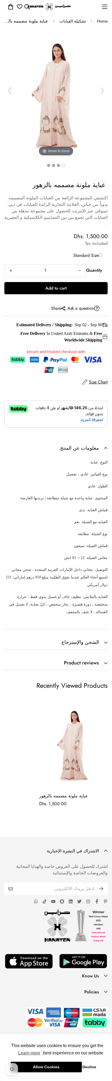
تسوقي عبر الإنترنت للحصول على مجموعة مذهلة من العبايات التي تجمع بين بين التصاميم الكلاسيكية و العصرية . (56, 217)
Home (102, 21)
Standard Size (86, 255)
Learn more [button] (29, 1053)
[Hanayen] (49, 6)
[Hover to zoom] (56, 92)
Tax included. (96, 243)
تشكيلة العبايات (73, 21)
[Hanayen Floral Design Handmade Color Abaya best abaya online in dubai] (63, 165)
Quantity (94, 270)
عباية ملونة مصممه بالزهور (63, 796)
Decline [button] (89, 1067)
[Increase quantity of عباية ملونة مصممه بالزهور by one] (11, 270)
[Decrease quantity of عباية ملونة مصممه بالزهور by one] (79, 270)
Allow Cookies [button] (46, 1067)
